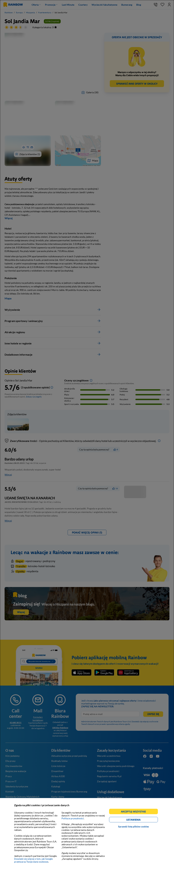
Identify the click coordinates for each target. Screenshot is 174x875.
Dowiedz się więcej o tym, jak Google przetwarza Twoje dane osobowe (33, 860)
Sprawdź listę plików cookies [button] (133, 826)
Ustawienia (139, 820)
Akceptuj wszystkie (135, 812)
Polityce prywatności (73, 818)
